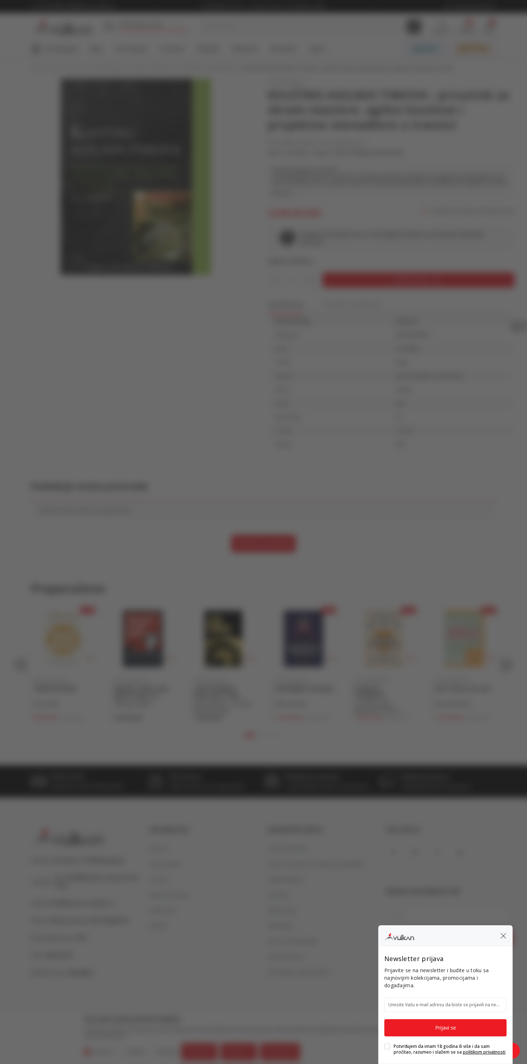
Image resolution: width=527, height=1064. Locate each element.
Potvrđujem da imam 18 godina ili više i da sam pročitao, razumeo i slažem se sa (449, 1049)
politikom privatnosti (484, 1052)
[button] (503, 935)
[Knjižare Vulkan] (399, 935)
